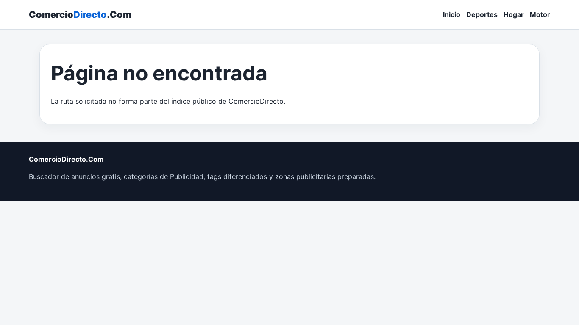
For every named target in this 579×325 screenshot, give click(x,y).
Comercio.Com (80, 14)
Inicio (451, 14)
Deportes (482, 14)
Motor (540, 14)
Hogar (514, 14)
